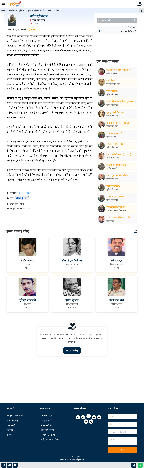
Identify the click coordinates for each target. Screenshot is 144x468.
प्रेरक (36, 10)
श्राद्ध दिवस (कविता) (114, 144)
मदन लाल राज (116, 300)
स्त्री (49, 10)
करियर (10, 430)
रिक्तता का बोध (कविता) (116, 165)
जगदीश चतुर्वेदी (111, 168)
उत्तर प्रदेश (41, 20)
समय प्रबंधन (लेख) (114, 133)
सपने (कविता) (112, 91)
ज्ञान (26, 198)
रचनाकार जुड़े (12, 420)
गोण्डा (34, 20)
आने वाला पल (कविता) (115, 196)
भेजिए (123, 450)
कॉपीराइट (82, 459)
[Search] (3, 465)
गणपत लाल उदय (112, 126)
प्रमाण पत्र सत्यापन (49, 435)
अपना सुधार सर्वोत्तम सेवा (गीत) (118, 217)
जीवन (57, 10)
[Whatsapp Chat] (140, 465)
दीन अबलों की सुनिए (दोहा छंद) (118, 154)
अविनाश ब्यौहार (111, 73)
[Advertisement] (117, 45)
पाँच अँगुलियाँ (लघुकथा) (115, 207)
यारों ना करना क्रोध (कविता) (118, 123)
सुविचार (21, 10)
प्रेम (29, 10)
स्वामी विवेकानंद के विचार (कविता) (120, 101)
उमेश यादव (110, 221)
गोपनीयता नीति (63, 459)
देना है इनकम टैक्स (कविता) (117, 175)
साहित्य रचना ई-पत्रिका (50, 439)
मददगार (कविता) (113, 186)
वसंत (3, 10)
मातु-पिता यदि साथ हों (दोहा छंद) (119, 70)
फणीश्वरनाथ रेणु (112, 115)
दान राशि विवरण (47, 430)
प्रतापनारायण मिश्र (113, 84)
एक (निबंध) (110, 80)
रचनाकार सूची (47, 415)
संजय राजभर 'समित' (113, 158)
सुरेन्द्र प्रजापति (27, 300)
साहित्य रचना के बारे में (16, 415)
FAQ (9, 435)
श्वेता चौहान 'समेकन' (72, 260)
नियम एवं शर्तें (73, 459)
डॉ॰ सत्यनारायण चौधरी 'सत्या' (116, 210)
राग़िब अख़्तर (27, 260)
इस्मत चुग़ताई (71, 300)
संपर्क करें (11, 425)
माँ (43, 10)
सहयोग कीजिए (72, 350)
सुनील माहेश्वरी (111, 136)
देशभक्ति (12, 10)
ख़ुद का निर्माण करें (128, 29)
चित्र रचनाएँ (46, 420)
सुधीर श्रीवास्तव (39, 16)
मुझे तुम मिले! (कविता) (115, 112)
